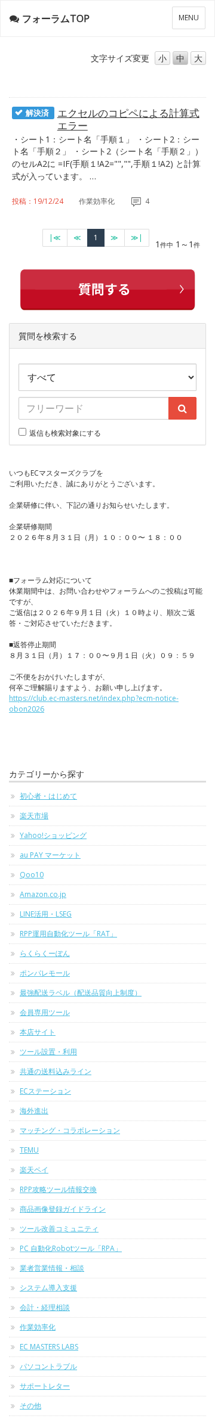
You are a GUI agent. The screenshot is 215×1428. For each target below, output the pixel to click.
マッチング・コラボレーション (70, 1130)
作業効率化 (38, 1327)
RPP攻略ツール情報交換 (58, 1189)
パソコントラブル (48, 1366)
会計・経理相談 (45, 1307)
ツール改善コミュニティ (59, 1229)
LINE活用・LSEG (46, 914)
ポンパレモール (45, 973)
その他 (30, 1406)
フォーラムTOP (56, 18)
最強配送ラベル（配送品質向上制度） (81, 993)
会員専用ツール (45, 1012)
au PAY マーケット (50, 855)
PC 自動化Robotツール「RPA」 (71, 1248)
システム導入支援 (48, 1288)
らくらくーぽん (45, 953)
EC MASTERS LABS (49, 1347)
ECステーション (45, 1091)
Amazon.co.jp (43, 894)
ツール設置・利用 (48, 1052)
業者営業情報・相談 (52, 1268)
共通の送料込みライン (55, 1071)
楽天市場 (34, 816)
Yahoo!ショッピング (53, 835)
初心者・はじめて (48, 796)
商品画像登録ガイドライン (63, 1209)
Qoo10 (32, 875)
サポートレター (45, 1386)
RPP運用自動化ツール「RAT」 (68, 934)
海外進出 (34, 1111)
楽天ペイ (34, 1170)
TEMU (29, 1150)
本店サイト (38, 1032)
